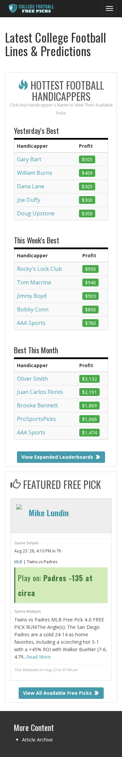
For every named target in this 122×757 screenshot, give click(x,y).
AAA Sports (31, 323)
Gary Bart (29, 159)
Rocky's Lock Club (39, 269)
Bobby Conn (32, 309)
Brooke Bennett (37, 405)
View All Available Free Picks (58, 693)
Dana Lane (30, 186)
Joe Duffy (28, 200)
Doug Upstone (36, 213)
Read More (38, 657)
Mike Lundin (48, 512)
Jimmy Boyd (31, 296)
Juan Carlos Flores (40, 392)
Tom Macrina (34, 282)
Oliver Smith (32, 378)
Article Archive (37, 739)
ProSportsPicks (36, 419)
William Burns (34, 172)
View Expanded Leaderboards (58, 457)
